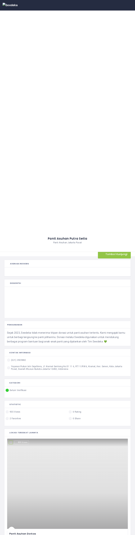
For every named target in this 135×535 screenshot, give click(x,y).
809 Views (23, 442)
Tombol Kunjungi (116, 254)
